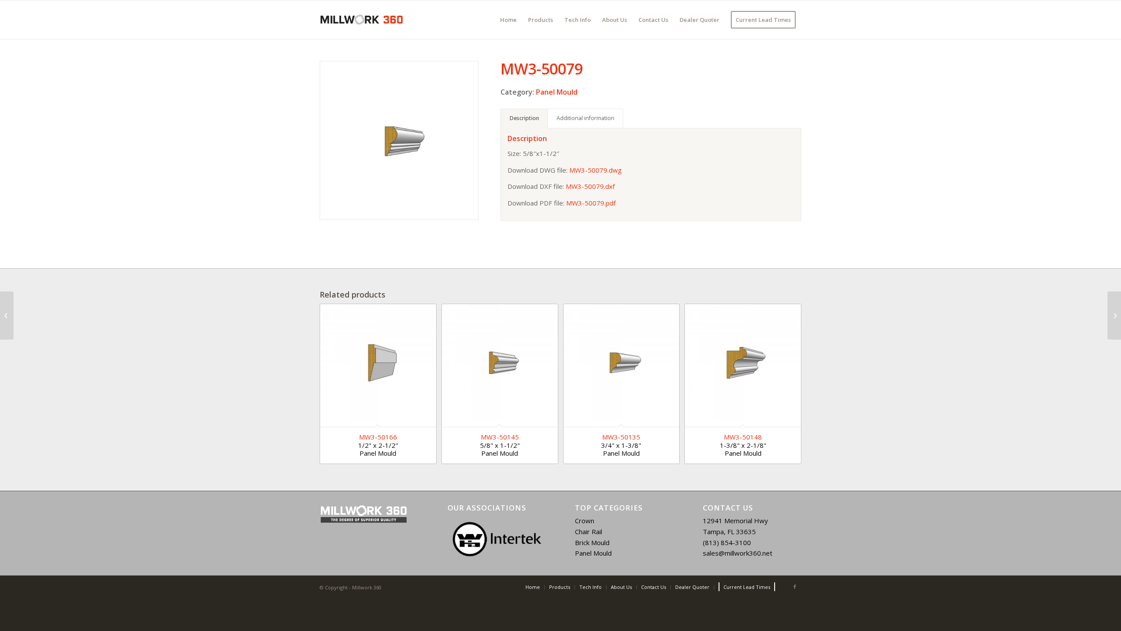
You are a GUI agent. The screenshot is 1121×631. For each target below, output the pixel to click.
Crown (584, 520)
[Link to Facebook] (794, 586)
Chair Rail (588, 531)
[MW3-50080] (1114, 315)
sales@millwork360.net (737, 553)
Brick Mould (592, 542)
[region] (497, 539)
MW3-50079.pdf (591, 203)
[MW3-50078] (7, 315)
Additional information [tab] (585, 118)
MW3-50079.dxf (590, 186)
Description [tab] (524, 118)
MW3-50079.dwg (595, 170)
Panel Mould (557, 92)
